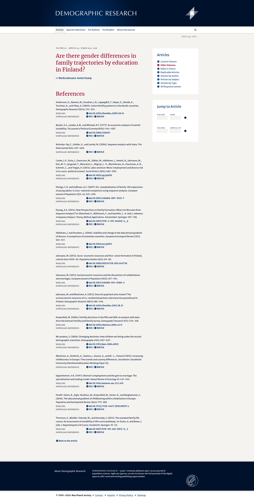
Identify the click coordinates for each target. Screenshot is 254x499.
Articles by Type (168, 83)
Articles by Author (169, 76)
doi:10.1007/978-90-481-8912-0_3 (108, 429)
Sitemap (141, 495)
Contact (99, 495)
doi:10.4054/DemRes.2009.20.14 (106, 113)
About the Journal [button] (126, 29)
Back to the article (68, 440)
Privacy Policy (126, 495)
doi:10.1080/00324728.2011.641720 (108, 263)
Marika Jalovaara (67, 78)
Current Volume (168, 61)
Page (172, 115)
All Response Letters (170, 86)
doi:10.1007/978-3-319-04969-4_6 (108, 221)
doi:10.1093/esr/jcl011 (100, 244)
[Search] (195, 29)
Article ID (175, 128)
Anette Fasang (84, 78)
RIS (90, 116)
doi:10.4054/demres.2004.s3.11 (105, 324)
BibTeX (100, 116)
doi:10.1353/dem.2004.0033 (104, 344)
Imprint (111, 495)
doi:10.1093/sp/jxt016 (100, 175)
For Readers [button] (108, 29)
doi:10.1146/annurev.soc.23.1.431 (106, 383)
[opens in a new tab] (192, 480)
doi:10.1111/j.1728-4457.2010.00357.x (109, 406)
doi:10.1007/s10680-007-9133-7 (106, 198)
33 (65, 48)
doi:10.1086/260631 (99, 132)
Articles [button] (60, 29)
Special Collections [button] (75, 29)
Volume (161, 115)
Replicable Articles (169, 72)
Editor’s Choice (168, 68)
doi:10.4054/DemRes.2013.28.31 (106, 305)
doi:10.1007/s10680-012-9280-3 (106, 282)
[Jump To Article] (185, 117)
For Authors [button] (94, 29)
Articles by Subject (169, 79)
